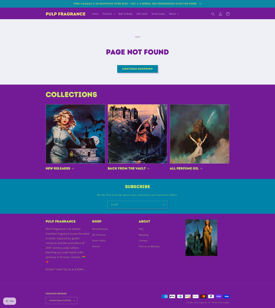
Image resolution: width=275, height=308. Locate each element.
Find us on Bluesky (149, 246)
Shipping (143, 235)
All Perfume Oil (184, 168)
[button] (108, 13)
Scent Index (99, 240)
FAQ (141, 229)
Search (96, 246)
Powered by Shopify (220, 303)
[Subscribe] (163, 205)
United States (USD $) (60, 300)
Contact (143, 240)
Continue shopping (137, 68)
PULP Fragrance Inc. (203, 303)
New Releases (58, 168)
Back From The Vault (127, 168)
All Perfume (98, 235)
